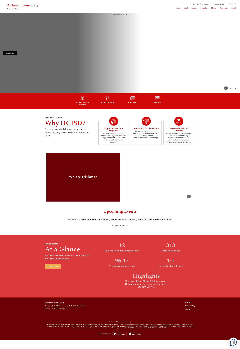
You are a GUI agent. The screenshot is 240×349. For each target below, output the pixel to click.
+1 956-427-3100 (58, 309)
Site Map (188, 302)
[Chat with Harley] (233, 342)
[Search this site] (235, 4)
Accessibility (190, 306)
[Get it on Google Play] (119, 334)
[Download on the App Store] (135, 334)
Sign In (187, 309)
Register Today (53, 266)
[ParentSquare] (104, 333)
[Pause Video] (189, 197)
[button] (206, 4)
